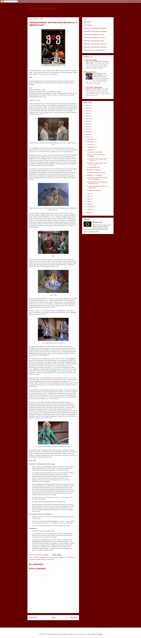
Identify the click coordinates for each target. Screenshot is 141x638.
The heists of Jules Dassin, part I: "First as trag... (97, 163)
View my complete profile (91, 231)
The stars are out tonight (94, 152)
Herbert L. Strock (64, 557)
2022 (87, 116)
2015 (87, 134)
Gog (52, 557)
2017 (87, 129)
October (90, 144)
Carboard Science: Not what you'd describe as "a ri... (97, 182)
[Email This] (53, 555)
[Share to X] (57, 555)
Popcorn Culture (91, 72)
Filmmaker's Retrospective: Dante (94, 34)
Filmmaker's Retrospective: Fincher (94, 37)
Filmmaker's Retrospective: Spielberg (95, 44)
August (89, 149)
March (89, 204)
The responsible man (93, 167)
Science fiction (50, 559)
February (90, 206)
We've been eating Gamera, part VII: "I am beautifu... (97, 178)
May (88, 199)
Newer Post (33, 617)
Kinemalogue (42, 8)
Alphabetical (87, 22)
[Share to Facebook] (59, 555)
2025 (87, 108)
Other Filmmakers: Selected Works (94, 50)
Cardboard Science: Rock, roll (96, 172)
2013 (87, 212)
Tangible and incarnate (94, 190)
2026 (87, 105)
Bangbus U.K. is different (94, 175)
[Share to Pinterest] (60, 555)
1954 (34, 557)
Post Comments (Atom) (57, 622)
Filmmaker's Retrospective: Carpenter (95, 31)
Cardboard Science (45, 557)
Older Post (74, 617)
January (90, 209)
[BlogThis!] (55, 555)
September (90, 147)
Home (54, 617)
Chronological (88, 25)
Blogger (100, 634)
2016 (87, 131)
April (88, 201)
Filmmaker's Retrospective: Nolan (94, 40)
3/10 (38, 557)
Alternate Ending (91, 60)
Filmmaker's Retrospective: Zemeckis (95, 47)
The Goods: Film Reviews (94, 87)
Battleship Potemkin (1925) (93, 89)
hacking (56, 557)
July (88, 193)
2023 (87, 113)
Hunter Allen (98, 222)
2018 (87, 126)
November (90, 142)
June (89, 196)
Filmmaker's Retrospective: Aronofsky (95, 28)
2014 (87, 137)
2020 (87, 121)
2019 (87, 124)
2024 (87, 111)
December (90, 139)
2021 (87, 118)
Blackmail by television (94, 170)
